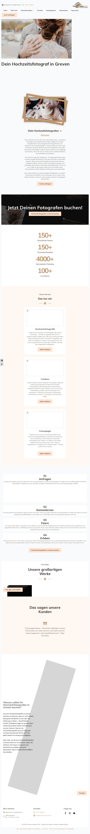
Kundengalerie (51, 10)
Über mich (14, 10)
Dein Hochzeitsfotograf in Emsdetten (28, 829)
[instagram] (70, 813)
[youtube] (74, 813)
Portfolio (40, 10)
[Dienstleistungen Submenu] (33, 10)
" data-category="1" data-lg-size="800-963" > (36, 208)
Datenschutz (63, 10)
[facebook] (65, 813)
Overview (45, 829)
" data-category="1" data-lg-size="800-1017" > (42, 185)
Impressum (74, 10)
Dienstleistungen (26, 10)
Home (5, 10)
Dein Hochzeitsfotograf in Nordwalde (62, 829)
